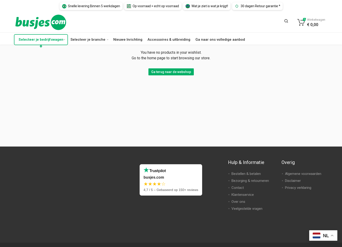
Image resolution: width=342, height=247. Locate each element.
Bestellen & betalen (246, 174)
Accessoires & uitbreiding (169, 39)
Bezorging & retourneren (250, 181)
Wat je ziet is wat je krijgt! (209, 6)
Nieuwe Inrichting (127, 39)
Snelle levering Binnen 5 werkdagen (94, 6)
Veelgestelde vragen (246, 209)
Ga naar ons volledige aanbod (220, 39)
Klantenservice (242, 195)
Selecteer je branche (87, 39)
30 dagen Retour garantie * (260, 6)
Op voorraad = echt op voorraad (156, 6)
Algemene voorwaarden (303, 174)
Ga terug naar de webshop (171, 72)
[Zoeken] (287, 22)
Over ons (238, 202)
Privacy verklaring (298, 188)
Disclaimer (293, 181)
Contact (237, 188)
